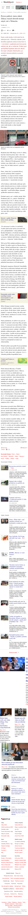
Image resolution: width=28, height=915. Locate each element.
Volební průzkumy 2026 (7, 827)
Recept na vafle (18, 850)
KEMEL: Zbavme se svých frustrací (16, 553)
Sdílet (10, 30)
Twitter (9, 902)
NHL (2, 852)
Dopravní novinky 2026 (20, 862)
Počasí (10, 540)
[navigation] (2, 2)
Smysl (2, 458)
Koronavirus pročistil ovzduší (17, 466)
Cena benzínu (5, 878)
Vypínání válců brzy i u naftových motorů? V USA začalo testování (17, 499)
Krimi (10, 623)
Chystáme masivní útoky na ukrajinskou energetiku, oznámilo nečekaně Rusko (17, 566)
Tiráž (24, 902)
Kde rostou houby (18, 875)
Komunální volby (5, 835)
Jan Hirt (17, 829)
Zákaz (16, 456)
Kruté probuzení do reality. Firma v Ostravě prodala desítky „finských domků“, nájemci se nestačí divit (16, 584)
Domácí (11, 588)
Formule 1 (3, 850)
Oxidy (17, 458)
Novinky (3, 25)
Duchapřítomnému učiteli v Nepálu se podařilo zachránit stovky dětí (18, 636)
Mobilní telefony (19, 888)
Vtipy (10, 556)
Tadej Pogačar (18, 831)
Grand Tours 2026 (19, 835)
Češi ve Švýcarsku (5, 864)
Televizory (20, 894)
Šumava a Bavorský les (7, 862)
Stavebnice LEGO (8, 891)
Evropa (10, 525)
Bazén (12, 881)
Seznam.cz (19, 2)
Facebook (4, 902)
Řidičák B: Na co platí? (20, 864)
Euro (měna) (4, 456)
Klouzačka (19, 883)
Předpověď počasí (8, 875)
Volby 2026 (4, 824)
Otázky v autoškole (19, 867)
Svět (10, 640)
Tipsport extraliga (5, 846)
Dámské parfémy (18, 891)
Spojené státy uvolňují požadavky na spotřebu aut (16, 482)
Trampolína (7, 883)
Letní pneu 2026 (19, 858)
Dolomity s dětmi (5, 869)
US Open (3, 848)
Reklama (14, 902)
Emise (13, 454)
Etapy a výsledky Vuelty (20, 827)
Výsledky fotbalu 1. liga (7, 843)
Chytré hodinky (8, 896)
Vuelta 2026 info (19, 824)
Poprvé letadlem (5, 860)
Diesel (17, 454)
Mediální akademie (9, 903)
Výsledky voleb (5, 829)
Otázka (12, 458)
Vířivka (23, 886)
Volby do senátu (5, 833)
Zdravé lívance (18, 846)
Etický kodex (19, 903)
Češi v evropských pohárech (17, 878)
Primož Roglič (18, 833)
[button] (14, 66)
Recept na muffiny (19, 843)
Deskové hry (13, 894)
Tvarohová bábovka (20, 848)
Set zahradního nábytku (7, 886)
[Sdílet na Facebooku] (6, 449)
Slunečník (13, 883)
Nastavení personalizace (14, 907)
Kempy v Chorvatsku (6, 858)
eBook (4, 30)
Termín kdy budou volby (7, 831)
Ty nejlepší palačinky (20, 841)
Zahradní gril (17, 886)
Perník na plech (18, 852)
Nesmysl (22, 456)
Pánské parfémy (18, 896)
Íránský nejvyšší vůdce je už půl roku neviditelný (20, 720)
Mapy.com (18, 873)
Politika (7, 458)
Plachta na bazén (19, 881)
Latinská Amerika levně (7, 867)
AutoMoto (3, 301)
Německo (11, 456)
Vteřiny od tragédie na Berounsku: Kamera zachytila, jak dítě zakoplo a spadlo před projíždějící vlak (17, 618)
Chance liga (4, 841)
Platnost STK (18, 869)
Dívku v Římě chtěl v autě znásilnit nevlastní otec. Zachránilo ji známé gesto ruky (18, 521)
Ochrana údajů (8, 905)
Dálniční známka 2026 (20, 860)
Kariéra (19, 902)
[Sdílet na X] (9, 449)
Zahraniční (3, 221)
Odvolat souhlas (18, 905)
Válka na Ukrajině (13, 570)
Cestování (11, 605)
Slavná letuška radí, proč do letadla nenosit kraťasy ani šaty (18, 602)
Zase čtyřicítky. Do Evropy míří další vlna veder (16, 537)
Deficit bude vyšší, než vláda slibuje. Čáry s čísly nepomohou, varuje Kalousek (5, 723)
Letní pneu (6, 894)
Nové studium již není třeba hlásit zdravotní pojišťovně (12, 763)
